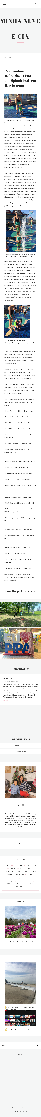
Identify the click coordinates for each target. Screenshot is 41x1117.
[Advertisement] (20, 1080)
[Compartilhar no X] (29, 591)
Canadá (7, 63)
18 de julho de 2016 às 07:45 (11, 681)
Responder (7, 700)
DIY (17, 865)
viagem (26, 884)
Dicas (23, 865)
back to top (20, 1055)
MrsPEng (7, 678)
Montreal (15, 868)
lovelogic (25, 1111)
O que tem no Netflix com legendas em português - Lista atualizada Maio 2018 (18, 1030)
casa (19, 871)
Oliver (23, 868)
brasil (30, 868)
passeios (14, 63)
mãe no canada (14, 878)
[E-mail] (34, 591)
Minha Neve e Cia (18, 1107)
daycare (26, 871)
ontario (25, 878)
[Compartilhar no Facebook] (25, 591)
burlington (10, 871)
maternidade (21, 875)
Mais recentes (21, 751)
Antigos (16, 745)
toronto (10, 884)
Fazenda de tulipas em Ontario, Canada (20, 942)
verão (18, 884)
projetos (30, 881)
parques (12, 881)
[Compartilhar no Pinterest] (31, 591)
